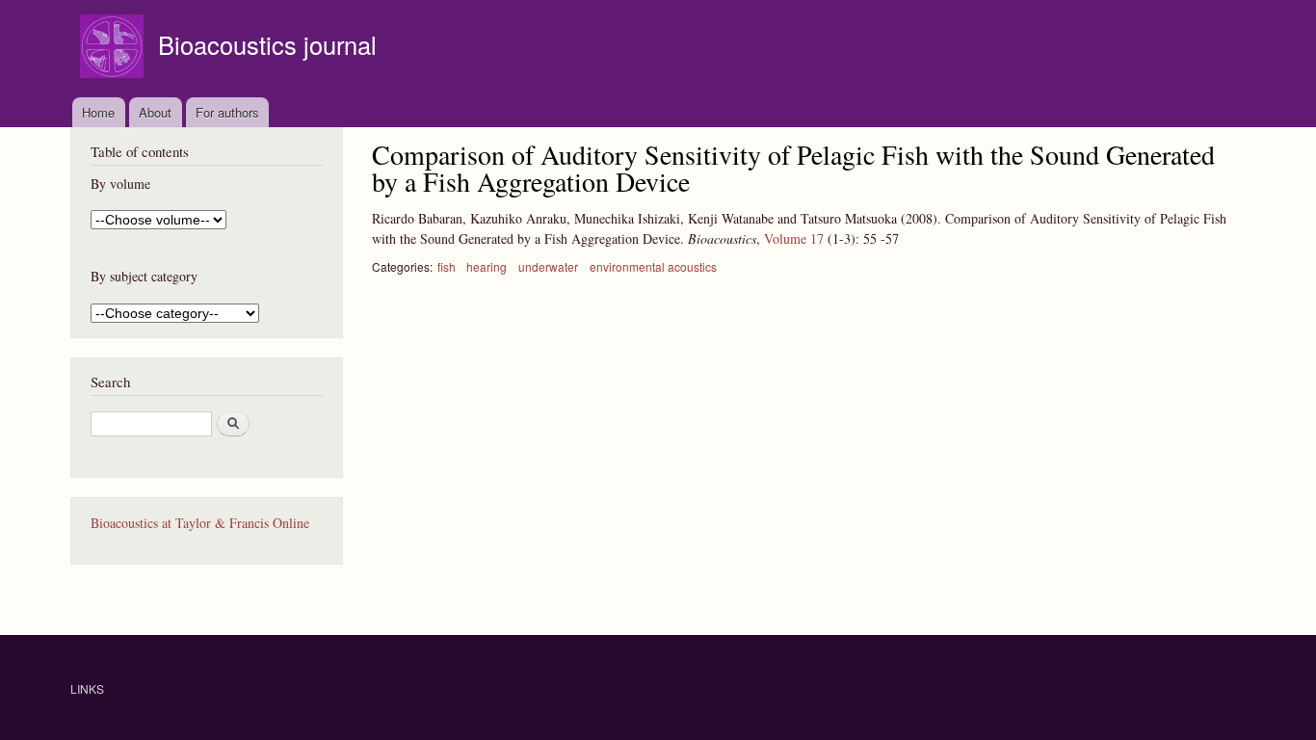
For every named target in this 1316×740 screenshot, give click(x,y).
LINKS (87, 688)
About (155, 112)
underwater (548, 266)
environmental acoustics (653, 266)
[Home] (114, 48)
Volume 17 (794, 238)
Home (98, 112)
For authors (227, 112)
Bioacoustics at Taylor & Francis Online (200, 523)
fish (446, 266)
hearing (486, 266)
